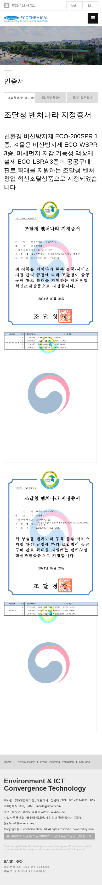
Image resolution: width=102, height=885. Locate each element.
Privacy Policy (26, 761)
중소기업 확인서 (82, 97)
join (90, 5)
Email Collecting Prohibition (57, 761)
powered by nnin (83, 829)
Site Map (84, 761)
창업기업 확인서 (50, 97)
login (74, 5)
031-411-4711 (23, 5)
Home (8, 761)
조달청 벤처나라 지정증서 (21, 97)
